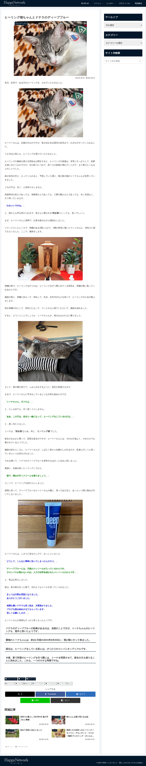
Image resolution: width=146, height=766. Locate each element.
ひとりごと (31, 679)
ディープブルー (39, 683)
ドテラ (23, 679)
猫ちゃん (28, 683)
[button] (65, 700)
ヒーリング (10, 683)
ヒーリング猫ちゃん (65, 683)
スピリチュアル (12, 679)
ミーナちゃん (52, 683)
